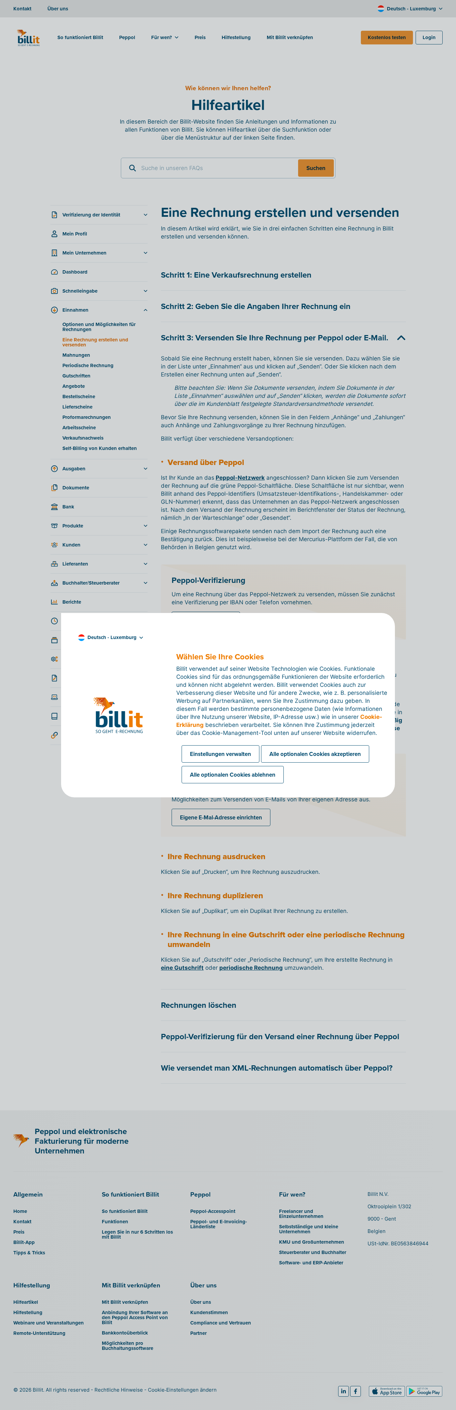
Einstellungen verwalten (220, 754)
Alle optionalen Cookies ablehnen (232, 775)
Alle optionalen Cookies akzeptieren (315, 754)
